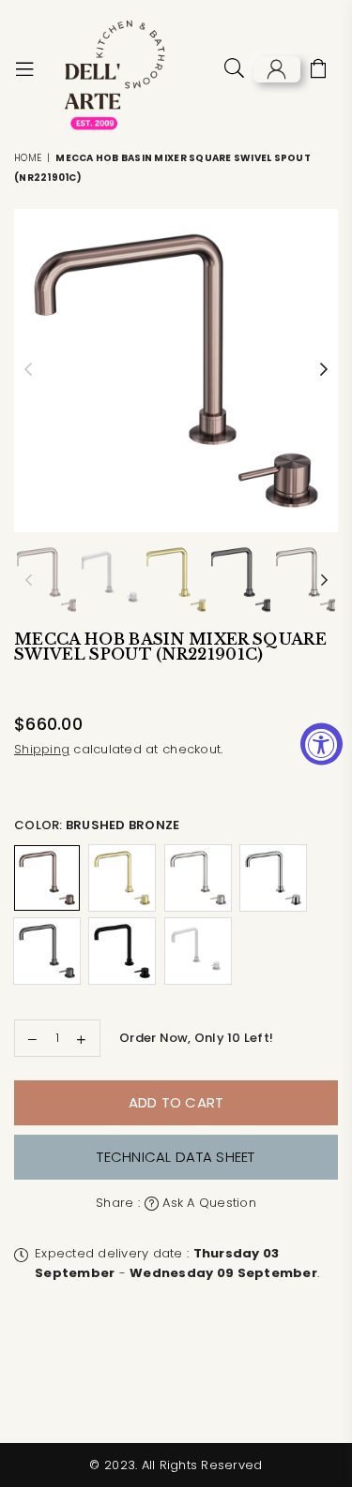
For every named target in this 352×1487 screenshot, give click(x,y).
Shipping (41, 749)
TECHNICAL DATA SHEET (175, 1157)
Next (324, 370)
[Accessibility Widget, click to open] (321, 743)
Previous (28, 370)
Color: (96, 825)
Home (27, 158)
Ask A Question (207, 1203)
